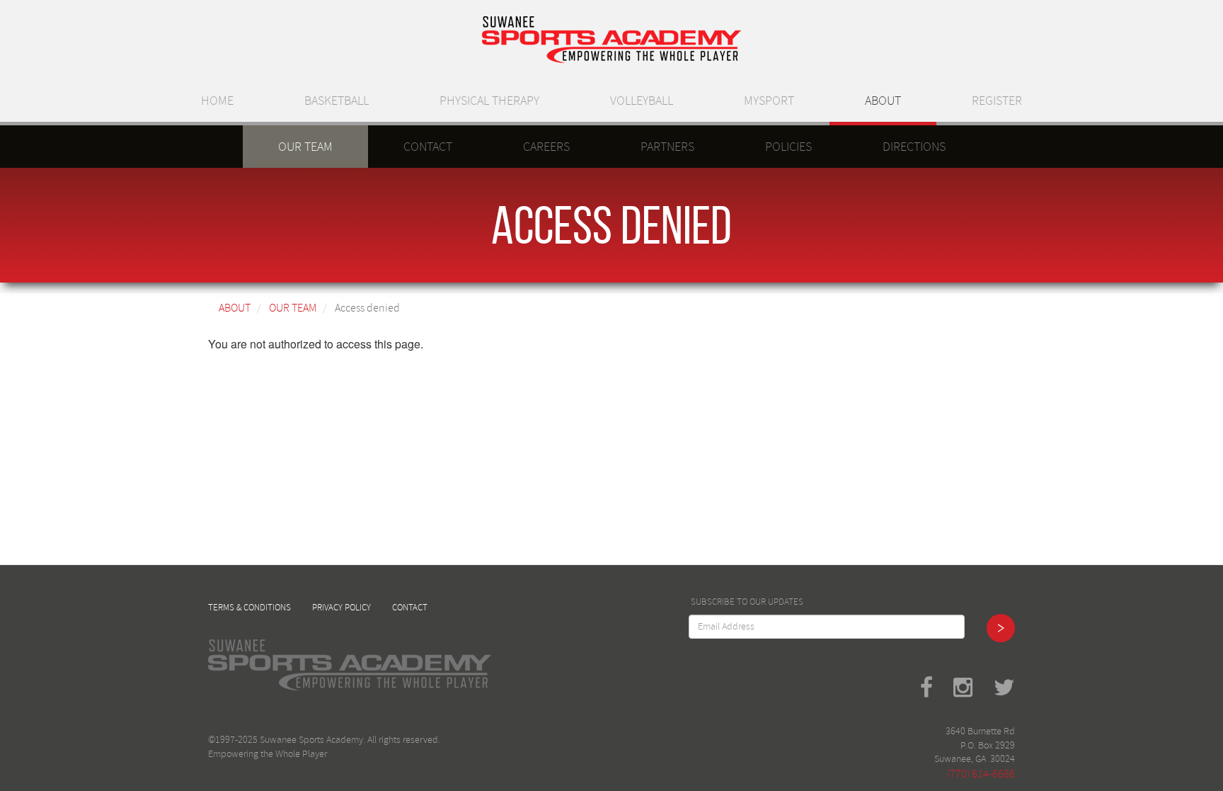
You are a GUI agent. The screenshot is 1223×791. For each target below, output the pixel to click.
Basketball (336, 100)
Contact (427, 146)
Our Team (305, 146)
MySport (769, 100)
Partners (667, 146)
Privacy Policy (341, 607)
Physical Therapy (489, 100)
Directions (914, 146)
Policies (788, 146)
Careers (546, 146)
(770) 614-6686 (981, 774)
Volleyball (641, 100)
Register (997, 100)
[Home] (611, 40)
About (883, 100)
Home (217, 100)
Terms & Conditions (249, 607)
